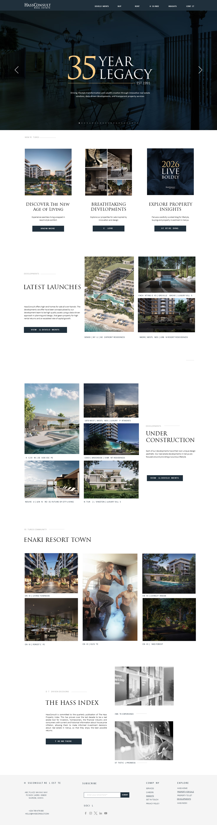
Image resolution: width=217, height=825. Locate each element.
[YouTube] (105, 813)
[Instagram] (90, 813)
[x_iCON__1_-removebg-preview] (95, 813)
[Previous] (16, 70)
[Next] (200, 70)
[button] (137, 5)
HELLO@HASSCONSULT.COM (37, 814)
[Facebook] (85, 813)
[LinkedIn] (100, 813)
